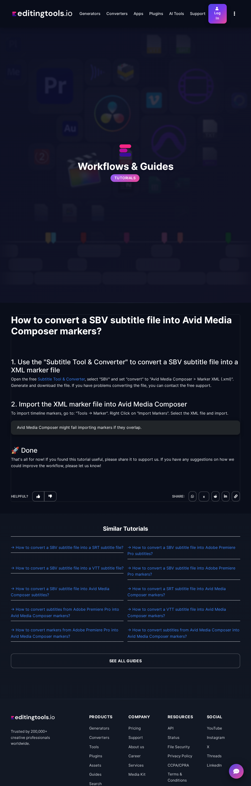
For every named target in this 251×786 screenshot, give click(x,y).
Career (134, 756)
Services (136, 765)
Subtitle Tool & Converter (61, 379)
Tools (94, 747)
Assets (95, 765)
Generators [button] (89, 13)
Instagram (216, 737)
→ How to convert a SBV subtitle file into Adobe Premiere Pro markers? (181, 571)
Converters (99, 737)
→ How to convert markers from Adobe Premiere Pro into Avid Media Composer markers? (64, 633)
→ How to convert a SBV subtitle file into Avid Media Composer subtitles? (60, 591)
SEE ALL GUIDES (125, 660)
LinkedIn (214, 765)
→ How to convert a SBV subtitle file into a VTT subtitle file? (67, 568)
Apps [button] (138, 13)
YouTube (214, 728)
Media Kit (137, 774)
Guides (95, 774)
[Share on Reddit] (215, 496)
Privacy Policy (180, 756)
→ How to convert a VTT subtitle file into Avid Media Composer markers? (176, 612)
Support (135, 737)
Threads (214, 756)
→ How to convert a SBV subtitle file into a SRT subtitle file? (67, 547)
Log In (217, 15)
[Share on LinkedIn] (225, 496)
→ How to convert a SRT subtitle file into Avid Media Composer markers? (176, 591)
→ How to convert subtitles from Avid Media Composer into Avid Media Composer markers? (183, 633)
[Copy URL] (236, 496)
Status (173, 737)
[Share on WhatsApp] (192, 496)
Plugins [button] (156, 13)
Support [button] (197, 13)
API (171, 728)
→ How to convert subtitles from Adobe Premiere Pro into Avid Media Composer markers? (65, 612)
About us (136, 747)
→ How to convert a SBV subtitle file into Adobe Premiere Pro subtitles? (181, 550)
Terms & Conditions (177, 777)
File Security (179, 747)
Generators (99, 728)
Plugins (95, 756)
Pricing (134, 728)
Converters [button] (117, 13)
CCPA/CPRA (178, 765)
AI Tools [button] (176, 13)
